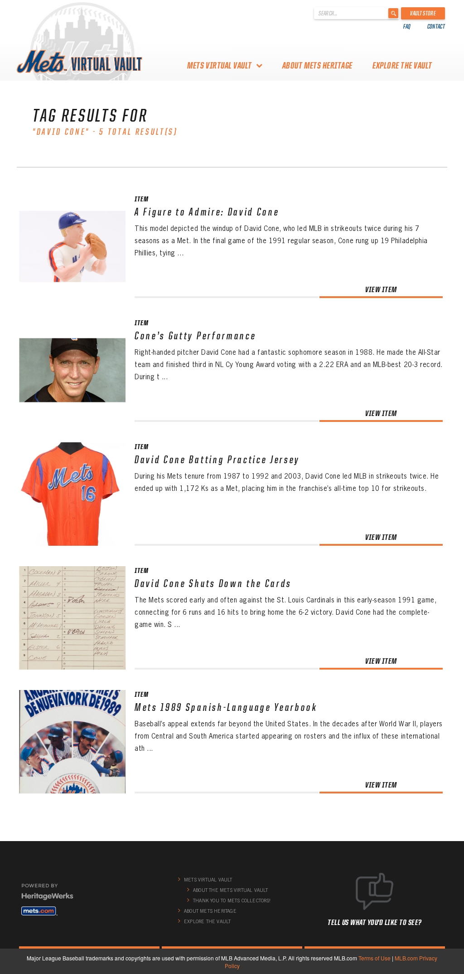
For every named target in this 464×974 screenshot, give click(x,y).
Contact (436, 26)
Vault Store (423, 13)
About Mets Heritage (317, 65)
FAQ (407, 26)
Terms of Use (374, 958)
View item (381, 289)
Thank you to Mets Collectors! (232, 900)
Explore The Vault (402, 65)
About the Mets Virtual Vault (230, 890)
